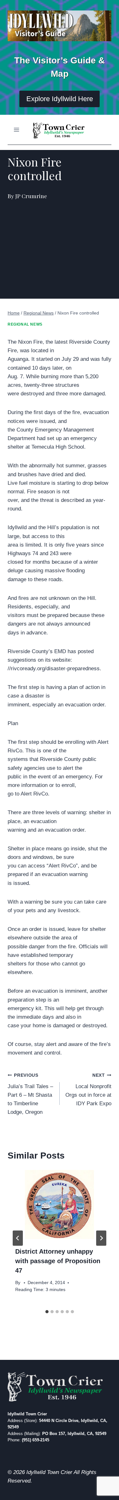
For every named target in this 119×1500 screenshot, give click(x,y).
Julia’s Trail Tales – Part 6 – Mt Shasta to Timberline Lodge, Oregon (30, 1094)
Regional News (25, 324)
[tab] (47, 1311)
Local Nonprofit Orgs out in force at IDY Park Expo (88, 1090)
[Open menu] (17, 129)
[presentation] (59, 1204)
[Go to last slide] (18, 1238)
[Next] (101, 1238)
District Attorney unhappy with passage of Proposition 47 (57, 1261)
